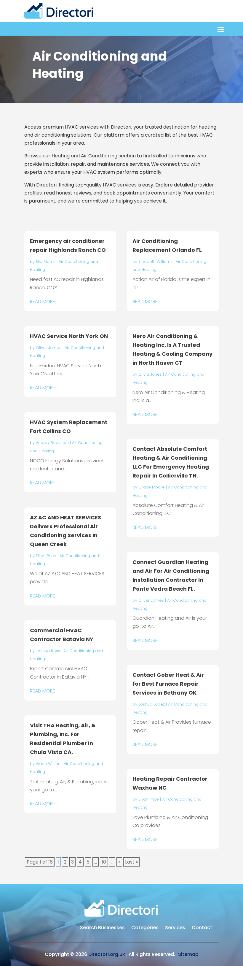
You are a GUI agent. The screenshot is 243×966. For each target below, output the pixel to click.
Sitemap (188, 954)
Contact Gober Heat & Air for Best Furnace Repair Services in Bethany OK (168, 683)
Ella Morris (45, 261)
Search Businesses (102, 928)
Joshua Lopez (151, 704)
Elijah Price (46, 556)
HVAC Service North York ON (69, 336)
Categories (145, 928)
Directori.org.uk (106, 954)
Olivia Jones (150, 374)
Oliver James (48, 347)
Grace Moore (151, 487)
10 (104, 862)
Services (175, 928)
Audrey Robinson (52, 442)
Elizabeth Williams (155, 261)
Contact (202, 928)
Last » (131, 862)
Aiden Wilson (48, 763)
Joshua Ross (48, 651)
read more (42, 301)
